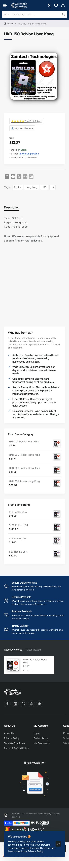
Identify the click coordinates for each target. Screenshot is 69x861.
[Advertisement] (34, 281)
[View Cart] (63, 5)
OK (58, 843)
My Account (40, 725)
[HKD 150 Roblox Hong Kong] (13, 665)
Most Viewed (33, 649)
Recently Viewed (13, 649)
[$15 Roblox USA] (57, 540)
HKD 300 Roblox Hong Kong (24, 468)
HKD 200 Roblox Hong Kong (24, 454)
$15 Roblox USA (18, 538)
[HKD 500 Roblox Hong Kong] (57, 483)
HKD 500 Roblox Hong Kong (24, 481)
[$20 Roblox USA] (57, 554)
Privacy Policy (35, 851)
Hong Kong (31, 187)
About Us (9, 725)
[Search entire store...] (63, 14)
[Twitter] (23, 703)
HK (52, 187)
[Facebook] (7, 703)
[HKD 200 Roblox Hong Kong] (57, 457)
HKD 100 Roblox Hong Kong (24, 441)
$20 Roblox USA (18, 551)
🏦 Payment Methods (22, 128)
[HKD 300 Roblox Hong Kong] (57, 470)
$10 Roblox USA (18, 511)
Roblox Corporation (29, 153)
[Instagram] (15, 703)
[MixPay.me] (17, 823)
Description (11, 207)
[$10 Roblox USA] (57, 514)
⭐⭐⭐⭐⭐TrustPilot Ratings (26, 121)
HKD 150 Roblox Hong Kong (35, 661)
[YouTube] (31, 703)
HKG (44, 187)
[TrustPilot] (39, 703)
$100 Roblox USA (18, 525)
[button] (24, 670)
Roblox (17, 187)
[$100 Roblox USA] (57, 527)
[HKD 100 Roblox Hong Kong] (57, 443)
